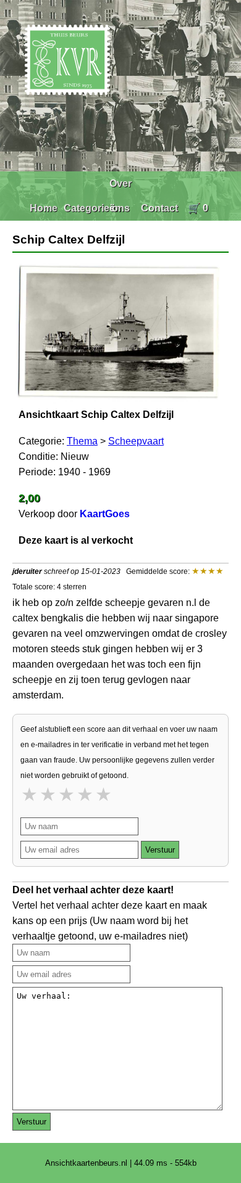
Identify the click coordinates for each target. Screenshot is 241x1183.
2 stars (49, 794)
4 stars (86, 794)
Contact (159, 208)
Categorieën (92, 208)
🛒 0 (198, 208)
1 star (30, 794)
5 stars (104, 794)
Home (43, 208)
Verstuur (160, 849)
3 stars (67, 794)
